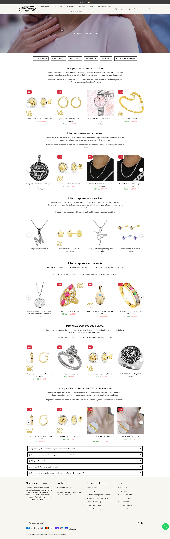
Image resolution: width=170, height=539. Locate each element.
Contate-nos (91, 491)
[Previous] (29, 105)
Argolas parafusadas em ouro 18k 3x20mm (70, 120)
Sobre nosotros (76, 12)
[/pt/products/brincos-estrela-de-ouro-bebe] (69, 233)
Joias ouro (45, 7)
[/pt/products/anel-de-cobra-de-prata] (69, 358)
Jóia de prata (122, 491)
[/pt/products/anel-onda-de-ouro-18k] (130, 103)
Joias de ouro (122, 488)
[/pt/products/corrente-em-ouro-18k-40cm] (130, 420)
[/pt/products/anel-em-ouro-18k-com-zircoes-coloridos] (130, 295)
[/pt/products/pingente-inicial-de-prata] (39, 233)
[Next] (141, 105)
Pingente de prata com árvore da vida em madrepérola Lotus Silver (39, 312)
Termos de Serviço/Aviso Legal (98, 498)
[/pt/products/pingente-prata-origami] (100, 233)
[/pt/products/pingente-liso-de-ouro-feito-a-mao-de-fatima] (100, 295)
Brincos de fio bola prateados (130, 249)
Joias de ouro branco (125, 509)
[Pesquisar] (116, 9)
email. (42, 499)
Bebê (91, 7)
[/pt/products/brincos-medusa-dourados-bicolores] (39, 103)
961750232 (67, 488)
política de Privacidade (95, 509)
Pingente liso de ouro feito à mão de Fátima (100, 312)
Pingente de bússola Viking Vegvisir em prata (39, 185)
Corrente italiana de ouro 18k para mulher (100, 438)
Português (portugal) (141, 9)
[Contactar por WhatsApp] (165, 526)
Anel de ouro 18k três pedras (69, 311)
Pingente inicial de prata (39, 249)
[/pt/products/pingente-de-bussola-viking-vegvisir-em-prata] (39, 168)
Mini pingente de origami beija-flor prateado (100, 250)
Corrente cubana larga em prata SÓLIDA (130, 185)
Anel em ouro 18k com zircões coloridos (131, 312)
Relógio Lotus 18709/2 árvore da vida (100, 120)
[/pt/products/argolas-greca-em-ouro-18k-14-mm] (39, 358)
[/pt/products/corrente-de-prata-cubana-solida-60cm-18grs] (100, 168)
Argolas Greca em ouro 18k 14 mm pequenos (39, 375)
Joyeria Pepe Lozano (39, 535)
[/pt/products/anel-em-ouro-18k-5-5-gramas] (69, 295)
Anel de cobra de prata (70, 374)
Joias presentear (104, 7)
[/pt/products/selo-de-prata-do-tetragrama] (130, 358)
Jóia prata (58, 7)
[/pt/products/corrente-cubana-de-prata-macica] (130, 168)
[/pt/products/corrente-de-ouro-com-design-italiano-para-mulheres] (100, 420)
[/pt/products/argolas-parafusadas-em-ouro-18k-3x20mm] (69, 103)
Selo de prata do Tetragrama (130, 374)
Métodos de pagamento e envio (98, 495)
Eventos (82, 7)
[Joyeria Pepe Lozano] (27, 9)
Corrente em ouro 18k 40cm (131, 436)
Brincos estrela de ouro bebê (69, 249)
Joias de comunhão (124, 498)
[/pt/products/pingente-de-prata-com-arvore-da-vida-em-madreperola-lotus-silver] (39, 295)
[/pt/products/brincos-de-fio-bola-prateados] (130, 233)
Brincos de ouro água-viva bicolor (39, 119)
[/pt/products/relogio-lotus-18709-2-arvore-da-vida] (100, 103)
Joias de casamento (124, 495)
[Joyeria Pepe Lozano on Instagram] (142, 522)
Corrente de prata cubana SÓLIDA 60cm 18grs (100, 185)
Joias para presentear (125, 505)
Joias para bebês (123, 502)
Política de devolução (95, 502)
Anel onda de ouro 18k (131, 119)
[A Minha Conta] (121, 9)
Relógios (70, 7)
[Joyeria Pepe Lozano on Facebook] (137, 522)
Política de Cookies (94, 505)
